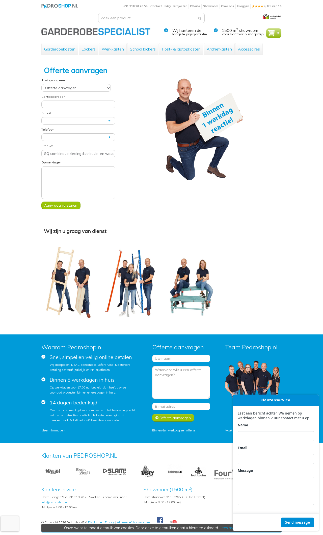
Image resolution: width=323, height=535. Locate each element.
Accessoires (249, 49)
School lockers (143, 49)
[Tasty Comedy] (147, 471)
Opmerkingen (51, 162)
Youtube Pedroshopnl (173, 522)
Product (47, 146)
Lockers (89, 49)
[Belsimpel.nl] (175, 471)
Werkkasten (113, 49)
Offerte (195, 6)
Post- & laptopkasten (181, 49)
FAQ (168, 6)
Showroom (210, 6)
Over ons (227, 6)
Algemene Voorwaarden (133, 522)
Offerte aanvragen (174, 418)
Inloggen (243, 6)
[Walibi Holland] (52, 471)
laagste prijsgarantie (189, 34)
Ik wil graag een (53, 80)
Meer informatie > (53, 430)
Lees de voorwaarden (105, 420)
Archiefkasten (219, 49)
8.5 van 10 (274, 6)
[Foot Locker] (198, 471)
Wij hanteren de (186, 30)
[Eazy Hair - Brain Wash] (83, 471)
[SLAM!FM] (114, 471)
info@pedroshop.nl (54, 502)
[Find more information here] (276, 463)
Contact (156, 6)
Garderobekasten (59, 49)
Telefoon (48, 129)
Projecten (180, 6)
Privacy (110, 522)
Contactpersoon (53, 97)
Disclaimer (95, 522)
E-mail (46, 113)
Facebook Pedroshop (160, 520)
